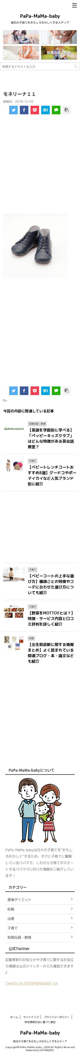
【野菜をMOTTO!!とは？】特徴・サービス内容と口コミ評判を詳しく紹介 (51, 618)
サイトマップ (31, 1017)
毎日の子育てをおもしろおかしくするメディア (40, 1041)
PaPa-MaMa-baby (40, 16)
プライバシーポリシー (57, 1017)
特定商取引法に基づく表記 (40, 1022)
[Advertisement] (40, 167)
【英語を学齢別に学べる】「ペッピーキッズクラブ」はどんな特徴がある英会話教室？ (51, 438)
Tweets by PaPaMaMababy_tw (31, 983)
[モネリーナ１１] (45, 110)
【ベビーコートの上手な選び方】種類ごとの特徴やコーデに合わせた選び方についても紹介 (51, 584)
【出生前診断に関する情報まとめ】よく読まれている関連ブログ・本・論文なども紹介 (51, 653)
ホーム (14, 1017)
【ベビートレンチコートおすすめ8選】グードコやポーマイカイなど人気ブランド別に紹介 (52, 476)
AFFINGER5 (47, 1050)
